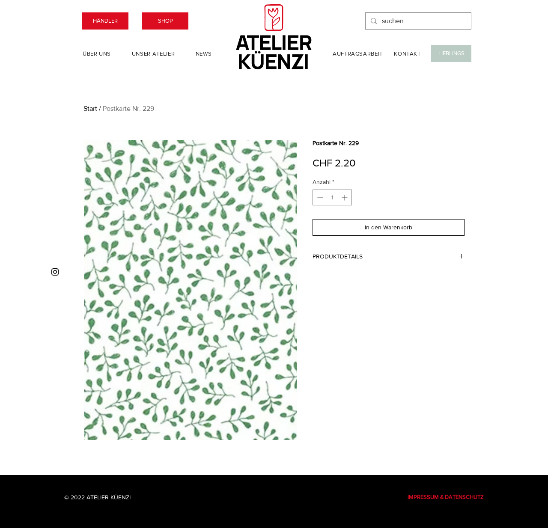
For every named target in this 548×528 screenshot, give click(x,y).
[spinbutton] (332, 197)
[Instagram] (55, 272)
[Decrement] (319, 197)
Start (90, 108)
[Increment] (345, 197)
